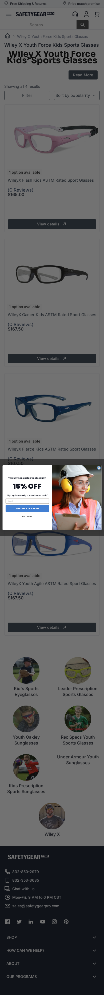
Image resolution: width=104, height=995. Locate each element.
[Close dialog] (99, 467)
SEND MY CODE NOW (27, 508)
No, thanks (27, 516)
